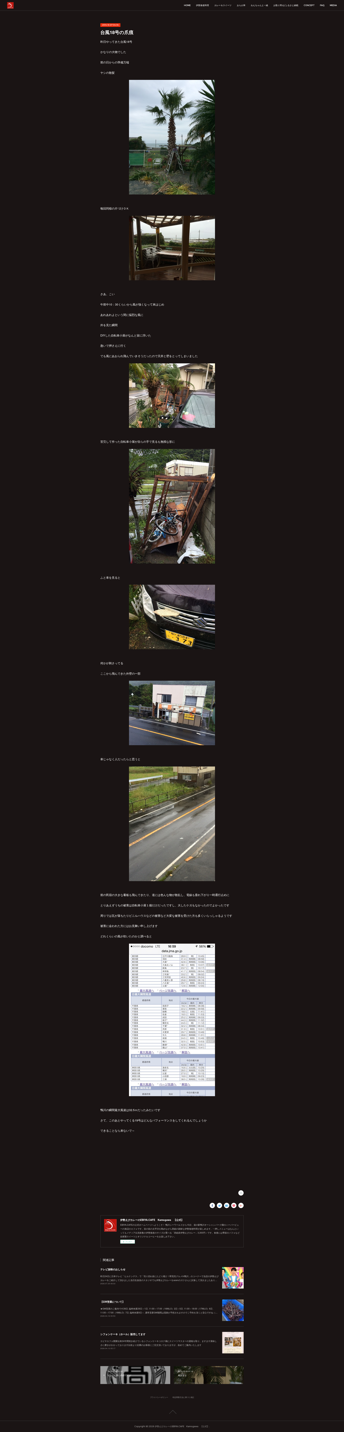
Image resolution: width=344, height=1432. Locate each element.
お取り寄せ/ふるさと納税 (285, 5)
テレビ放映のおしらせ (112, 1269)
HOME (187, 5)
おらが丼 (241, 5)
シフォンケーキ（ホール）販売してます (122, 1334)
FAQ (322, 5)
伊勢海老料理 (202, 5)
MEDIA (333, 5)
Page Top (172, 1412)
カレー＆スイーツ (222, 5)
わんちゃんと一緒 (259, 5)
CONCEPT (309, 5)
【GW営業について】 (112, 1301)
